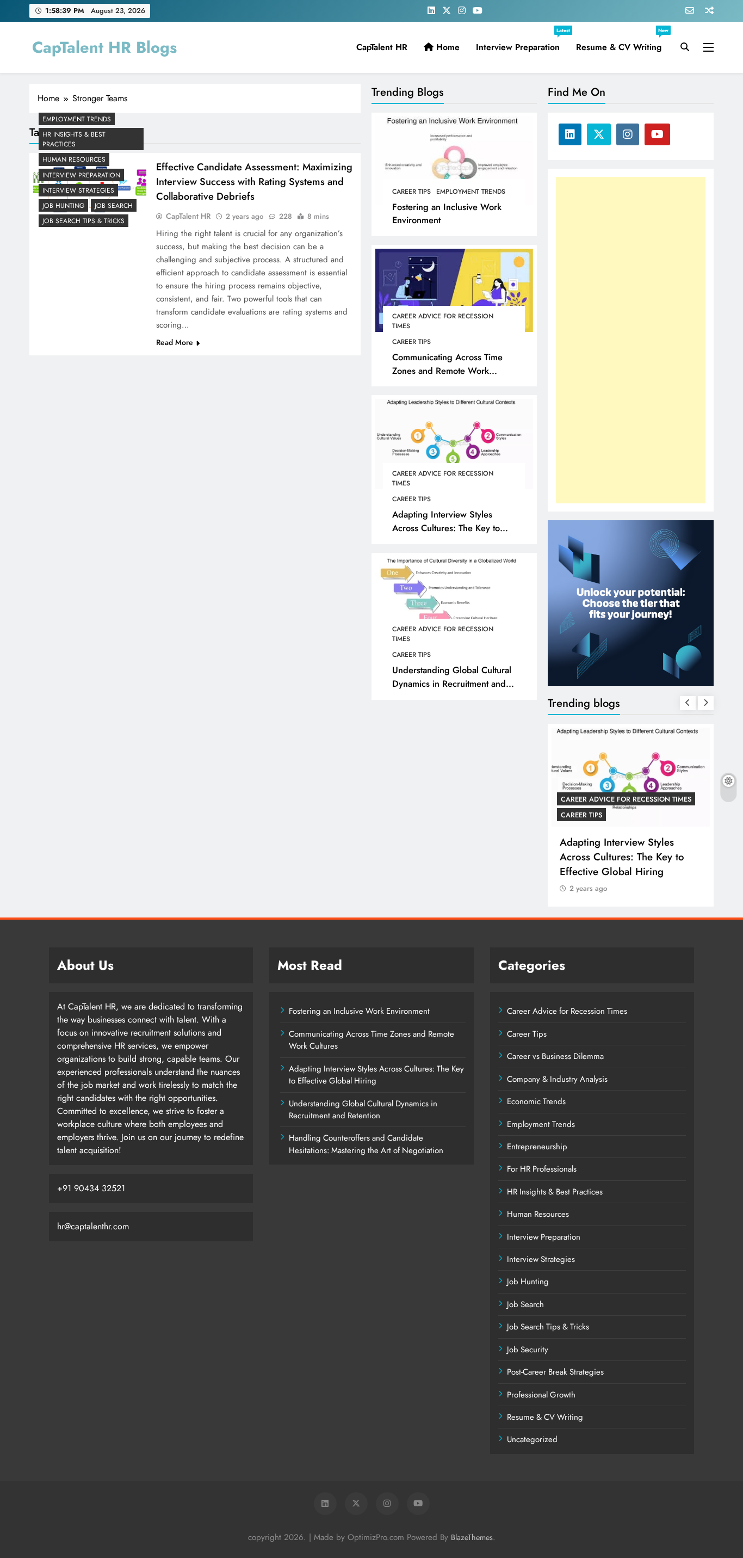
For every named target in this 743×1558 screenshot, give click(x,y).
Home (447, 47)
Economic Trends (536, 1101)
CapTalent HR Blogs (104, 47)
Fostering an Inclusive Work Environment (359, 1011)
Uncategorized (532, 1439)
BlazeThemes (472, 1537)
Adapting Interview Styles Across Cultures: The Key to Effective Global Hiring (446, 528)
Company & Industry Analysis (557, 1079)
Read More (174, 342)
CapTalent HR (381, 47)
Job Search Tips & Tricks (83, 221)
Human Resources (74, 159)
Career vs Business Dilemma (555, 1056)
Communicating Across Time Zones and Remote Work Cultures (447, 370)
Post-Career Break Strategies (555, 1372)
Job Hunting (63, 206)
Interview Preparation (522, 43)
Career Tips (411, 191)
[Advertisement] (630, 340)
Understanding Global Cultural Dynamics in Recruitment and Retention (451, 683)
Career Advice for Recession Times (442, 321)
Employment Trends (470, 191)
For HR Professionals (542, 1169)
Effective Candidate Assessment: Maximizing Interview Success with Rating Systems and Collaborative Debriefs (254, 181)
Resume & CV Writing (622, 43)
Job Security (527, 1350)
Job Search (114, 206)
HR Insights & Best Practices (74, 139)
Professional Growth (541, 1395)
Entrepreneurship (537, 1147)
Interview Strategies (78, 190)
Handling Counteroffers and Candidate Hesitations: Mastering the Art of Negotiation (366, 1144)
